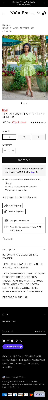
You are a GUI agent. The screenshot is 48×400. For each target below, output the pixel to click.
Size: (5, 131)
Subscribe (40, 331)
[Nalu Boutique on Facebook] (4, 341)
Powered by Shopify (10, 387)
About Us (7, 367)
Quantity (7, 144)
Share (9, 239)
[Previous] (4, 3)
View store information (16, 190)
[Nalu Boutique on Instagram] (8, 341)
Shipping (7, 197)
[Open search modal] (38, 13)
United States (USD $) (14, 377)
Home (5, 24)
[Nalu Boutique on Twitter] (21, 341)
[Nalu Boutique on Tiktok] (16, 341)
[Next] (44, 3)
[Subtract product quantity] (5, 150)
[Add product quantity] (13, 150)
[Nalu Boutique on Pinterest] (12, 341)
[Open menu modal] (4, 13)
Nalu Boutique (24, 381)
